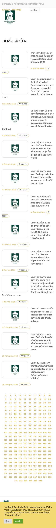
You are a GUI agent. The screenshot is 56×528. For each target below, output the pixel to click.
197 (35, 465)
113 (15, 436)
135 (25, 443)
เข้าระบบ (6, 9)
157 (34, 451)
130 (49, 440)
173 (15, 458)
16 (30, 399)
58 (40, 413)
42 (10, 410)
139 (44, 443)
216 (30, 473)
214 (20, 473)
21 (6, 402)
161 (5, 454)
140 (49, 443)
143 (15, 447)
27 (35, 402)
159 (44, 451)
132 (10, 443)
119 (44, 436)
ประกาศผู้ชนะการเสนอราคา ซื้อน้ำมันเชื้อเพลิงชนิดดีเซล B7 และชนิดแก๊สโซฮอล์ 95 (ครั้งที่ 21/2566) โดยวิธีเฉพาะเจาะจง (42, 150)
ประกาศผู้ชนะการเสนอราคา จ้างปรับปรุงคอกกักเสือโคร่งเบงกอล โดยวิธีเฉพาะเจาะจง (41, 201)
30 (49, 402)
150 (49, 447)
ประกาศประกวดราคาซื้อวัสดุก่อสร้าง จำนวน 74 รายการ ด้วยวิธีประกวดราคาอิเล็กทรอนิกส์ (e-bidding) (42, 315)
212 (10, 473)
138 (39, 443)
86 (30, 425)
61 (5, 417)
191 (5, 465)
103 (15, 432)
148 (39, 447)
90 (49, 425)
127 (34, 440)
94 (20, 428)
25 (25, 402)
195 (25, 465)
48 (40, 410)
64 (20, 417)
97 (35, 428)
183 (15, 462)
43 (15, 410)
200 (50, 465)
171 (5, 458)
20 (49, 399)
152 (10, 451)
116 (30, 436)
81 (5, 425)
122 (10, 440)
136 (30, 443)
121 (5, 440)
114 (20, 436)
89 (44, 425)
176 (30, 458)
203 (15, 469)
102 (10, 432)
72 (10, 421)
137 (34, 443)
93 (15, 428)
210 (49, 469)
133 (15, 443)
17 (35, 399)
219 (44, 473)
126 (30, 440)
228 (40, 477)
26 (30, 402)
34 (20, 406)
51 (6, 413)
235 (35, 480)
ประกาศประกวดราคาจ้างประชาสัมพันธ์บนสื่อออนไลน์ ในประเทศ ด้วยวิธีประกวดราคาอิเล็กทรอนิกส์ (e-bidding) (42, 370)
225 (25, 477)
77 (35, 421)
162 (10, 454)
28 (40, 402)
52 (10, 413)
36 (30, 406)
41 (6, 410)
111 (5, 436)
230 (50, 477)
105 (25, 432)
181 (5, 462)
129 (44, 440)
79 (44, 421)
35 (25, 406)
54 (20, 413)
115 (25, 436)
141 (5, 447)
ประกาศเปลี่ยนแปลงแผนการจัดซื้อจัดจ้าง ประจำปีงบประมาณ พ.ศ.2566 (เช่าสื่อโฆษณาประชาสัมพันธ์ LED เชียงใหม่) (41, 230)
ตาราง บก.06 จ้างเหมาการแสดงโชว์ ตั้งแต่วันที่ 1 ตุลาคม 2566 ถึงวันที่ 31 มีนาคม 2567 (42, 57)
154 (20, 451)
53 (15, 413)
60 (49, 413)
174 (20, 458)
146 (30, 447)
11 (5, 399)
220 (50, 473)
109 (45, 432)
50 (49, 410)
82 (10, 425)
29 (44, 402)
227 (35, 477)
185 (25, 462)
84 (20, 425)
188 (40, 462)
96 (30, 428)
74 (20, 421)
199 (44, 465)
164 (20, 454)
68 (39, 417)
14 (20, 399)
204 (21, 469)
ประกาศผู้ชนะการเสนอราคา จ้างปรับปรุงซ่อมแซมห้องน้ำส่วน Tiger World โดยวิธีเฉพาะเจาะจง (41, 257)
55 (25, 413)
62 (10, 417)
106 (30, 432)
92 (10, 428)
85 (25, 425)
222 (10, 477)
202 (11, 469)
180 (50, 458)
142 (10, 447)
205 (25, 469)
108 (40, 432)
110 (49, 432)
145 (25, 447)
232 (21, 480)
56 (30, 413)
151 (5, 451)
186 (30, 462)
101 (5, 432)
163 (15, 454)
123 (15, 440)
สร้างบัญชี (16, 9)
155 (25, 451)
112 (10, 436)
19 (45, 399)
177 (34, 458)
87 (35, 425)
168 (40, 454)
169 (44, 454)
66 (30, 417)
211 (5, 473)
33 (15, 406)
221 (5, 477)
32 (10, 406)
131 (5, 443)
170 (49, 454)
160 (50, 451)
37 (35, 406)
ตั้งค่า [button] (8, 521)
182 (10, 462)
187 (35, 462)
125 (25, 440)
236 (40, 480)
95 (25, 428)
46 (30, 410)
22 (10, 402)
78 (40, 421)
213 (15, 473)
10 (49, 395)
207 (35, 469)
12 (10, 399)
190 (50, 462)
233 (25, 480)
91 (5, 428)
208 (40, 469)
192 (10, 465)
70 (49, 417)
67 (35, 417)
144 (20, 447)
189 (44, 462)
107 (35, 432)
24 (20, 402)
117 (35, 436)
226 (30, 477)
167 (35, 454)
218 (39, 473)
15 (25, 399)
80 (49, 421)
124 (20, 440)
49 (44, 410)
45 (25, 410)
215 (25, 473)
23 (15, 402)
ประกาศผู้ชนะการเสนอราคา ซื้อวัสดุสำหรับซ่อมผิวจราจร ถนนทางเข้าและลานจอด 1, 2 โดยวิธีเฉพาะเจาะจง (42, 177)
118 (39, 436)
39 (44, 406)
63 (15, 417)
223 (15, 477)
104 (20, 432)
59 (44, 413)
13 (15, 399)
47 (35, 410)
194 (20, 465)
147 (34, 447)
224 (20, 477)
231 (15, 480)
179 (44, 458)
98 (39, 428)
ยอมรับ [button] (18, 521)
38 (40, 406)
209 (45, 469)
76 (30, 421)
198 (40, 465)
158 (39, 451)
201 (5, 469)
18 (40, 399)
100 (50, 428)
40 (49, 406)
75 (25, 421)
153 (15, 451)
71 (6, 421)
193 (15, 465)
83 (15, 425)
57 (35, 413)
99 (44, 428)
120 (49, 436)
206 (30, 469)
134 (20, 443)
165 (25, 454)
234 (30, 480)
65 (25, 417)
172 (10, 458)
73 (15, 421)
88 (39, 425)
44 (20, 410)
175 (25, 458)
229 (45, 477)
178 (39, 458)
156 (30, 451)
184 (20, 462)
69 (44, 417)
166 (30, 454)
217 (34, 473)
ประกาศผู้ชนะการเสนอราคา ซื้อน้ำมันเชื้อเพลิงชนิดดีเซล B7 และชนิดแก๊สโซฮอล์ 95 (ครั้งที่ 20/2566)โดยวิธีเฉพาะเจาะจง (42, 341)
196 (30, 465)
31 (5, 406)
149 (44, 447)
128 (39, 440)
